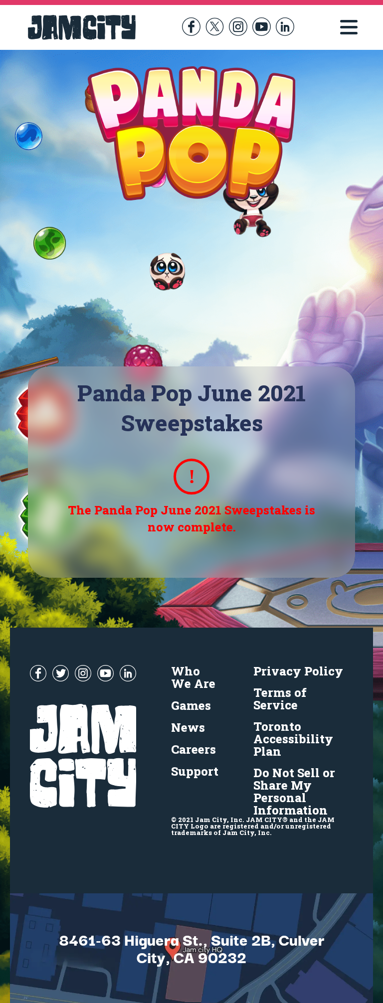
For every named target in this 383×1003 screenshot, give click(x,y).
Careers (193, 749)
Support (194, 771)
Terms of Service (280, 698)
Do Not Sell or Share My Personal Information (294, 791)
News (188, 727)
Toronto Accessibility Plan (293, 738)
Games (191, 705)
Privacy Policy (298, 671)
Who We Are (193, 677)
